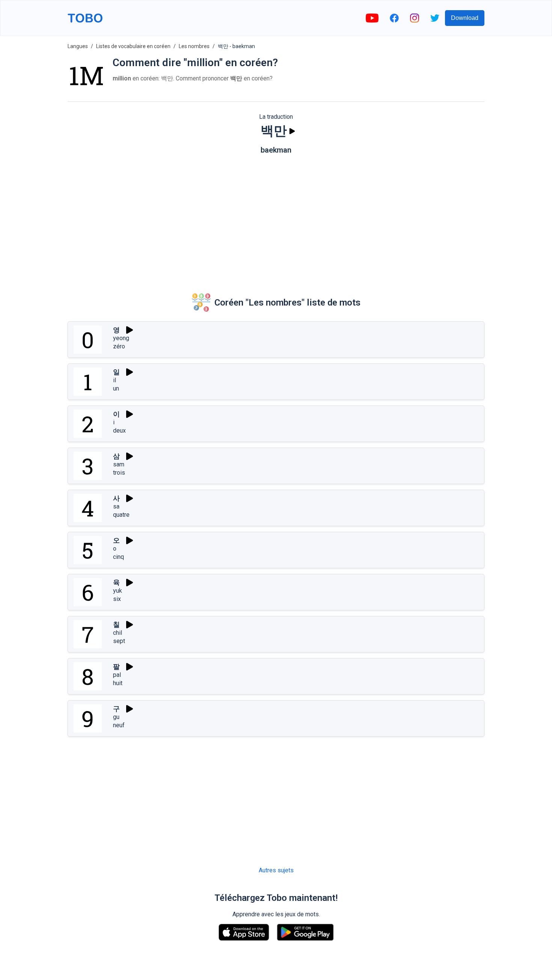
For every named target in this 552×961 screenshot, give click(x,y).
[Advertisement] (276, 218)
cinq (118, 556)
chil (117, 632)
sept (119, 641)
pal (117, 674)
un (116, 388)
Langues (78, 46)
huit (117, 683)
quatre (121, 514)
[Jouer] (292, 131)
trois (119, 472)
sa (116, 506)
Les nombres (194, 46)
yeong (121, 338)
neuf (119, 725)
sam (118, 464)
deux (119, 430)
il (114, 380)
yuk (117, 590)
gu (116, 716)
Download (464, 18)
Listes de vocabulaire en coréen (133, 46)
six (117, 598)
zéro (119, 346)
